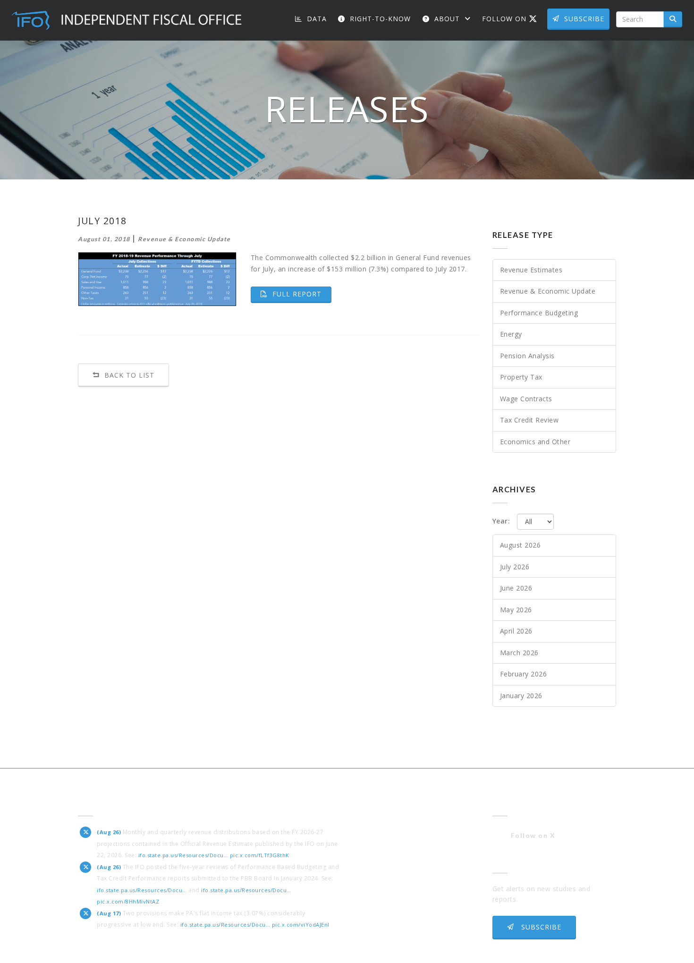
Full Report (300, 293)
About (447, 18)
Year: (501, 520)
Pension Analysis (527, 355)
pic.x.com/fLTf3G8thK (259, 855)
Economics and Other (535, 441)
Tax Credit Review (529, 419)
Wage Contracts (526, 398)
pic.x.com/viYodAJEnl (301, 924)
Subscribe (584, 18)
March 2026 (519, 652)
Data (316, 18)
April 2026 (516, 630)
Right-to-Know (379, 18)
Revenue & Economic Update (548, 291)
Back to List (128, 375)
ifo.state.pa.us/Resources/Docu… (183, 855)
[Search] (673, 19)
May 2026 (516, 609)
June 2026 (516, 587)
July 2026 (515, 566)
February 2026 (523, 673)
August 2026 (520, 545)
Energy (511, 333)
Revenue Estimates (531, 269)
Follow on (513, 18)
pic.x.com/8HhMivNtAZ (128, 901)
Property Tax (521, 376)
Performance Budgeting (539, 312)
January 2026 (521, 695)
